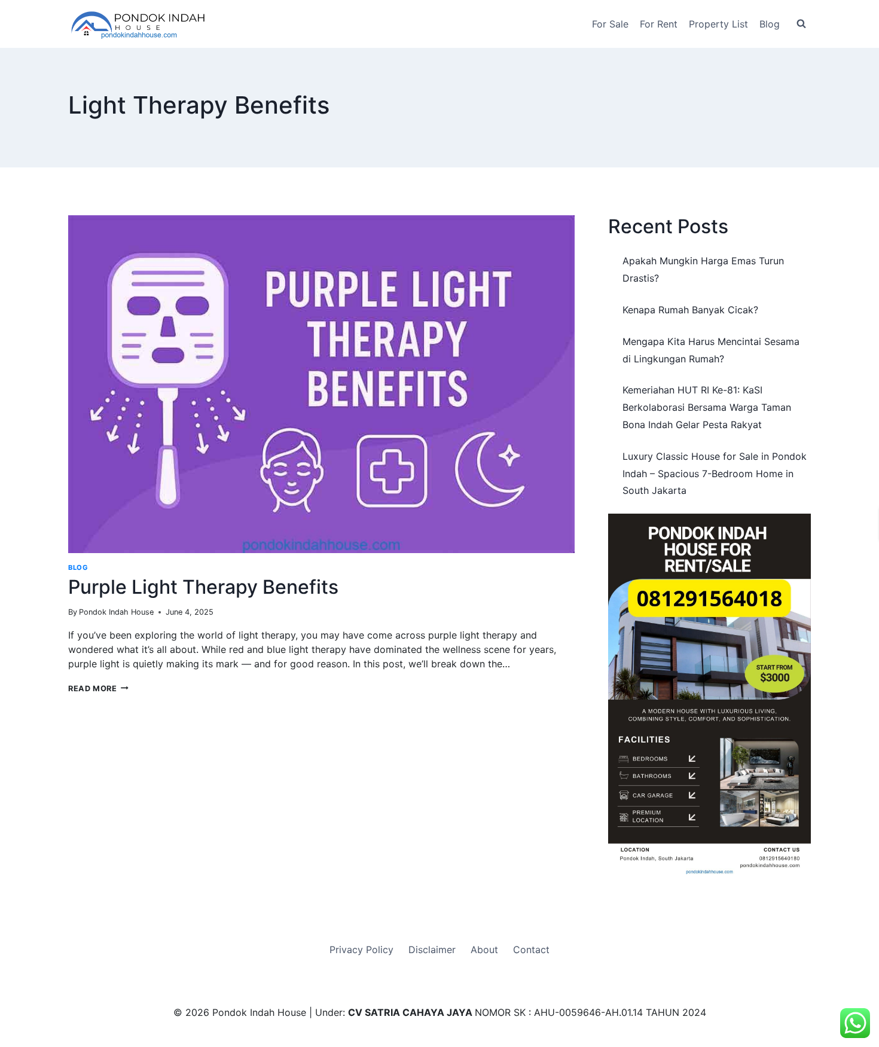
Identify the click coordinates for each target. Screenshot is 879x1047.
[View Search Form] (801, 23)
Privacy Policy (361, 950)
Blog (769, 24)
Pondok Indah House (116, 612)
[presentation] (321, 384)
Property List (718, 24)
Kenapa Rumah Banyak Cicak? (690, 310)
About (484, 950)
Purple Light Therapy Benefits (203, 587)
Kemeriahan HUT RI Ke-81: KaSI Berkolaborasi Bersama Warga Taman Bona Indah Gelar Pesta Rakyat (706, 407)
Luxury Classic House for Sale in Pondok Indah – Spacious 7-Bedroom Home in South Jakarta (714, 473)
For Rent (658, 24)
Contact (531, 950)
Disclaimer (432, 950)
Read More (98, 688)
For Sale (610, 24)
